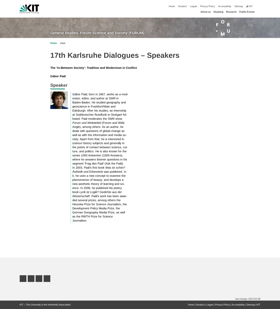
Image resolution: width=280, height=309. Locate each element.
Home (172, 6)
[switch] (259, 6)
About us (206, 12)
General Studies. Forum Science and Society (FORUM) (97, 33)
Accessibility (224, 6)
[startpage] (259, 11)
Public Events (247, 12)
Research (231, 12)
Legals (193, 6)
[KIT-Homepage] (29, 9)
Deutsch (182, 6)
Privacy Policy (207, 6)
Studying (218, 12)
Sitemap (238, 6)
